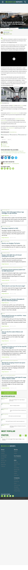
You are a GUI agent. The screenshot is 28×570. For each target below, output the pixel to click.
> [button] (25, 435)
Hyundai (21, 105)
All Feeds (16, 462)
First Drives (16, 468)
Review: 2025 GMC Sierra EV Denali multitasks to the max (12, 255)
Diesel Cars (3, 464)
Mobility (3, 453)
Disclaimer (16, 487)
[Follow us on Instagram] (7, 168)
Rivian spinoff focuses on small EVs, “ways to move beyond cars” (14, 316)
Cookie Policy (17, 489)
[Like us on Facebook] (2, 168)
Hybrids (2, 459)
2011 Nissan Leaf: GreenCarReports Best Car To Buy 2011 (12, 151)
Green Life (9, 139)
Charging (3, 451)
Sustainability (4, 455)
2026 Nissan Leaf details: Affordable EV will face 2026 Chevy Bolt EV (13, 300)
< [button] (20, 435)
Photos (15, 451)
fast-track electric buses (14, 113)
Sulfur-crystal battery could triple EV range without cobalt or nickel (14, 378)
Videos (15, 453)
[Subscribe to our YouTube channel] (10, 168)
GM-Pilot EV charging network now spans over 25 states (13, 363)
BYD (13, 105)
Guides (15, 473)
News (5, 11)
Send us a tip (5, 143)
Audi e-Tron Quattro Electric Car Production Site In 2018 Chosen (13, 153)
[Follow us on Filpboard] (13, 168)
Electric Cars (9, 11)
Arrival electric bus (13, 132)
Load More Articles (9, 393)
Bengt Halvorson (5, 215)
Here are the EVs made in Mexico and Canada (12, 332)
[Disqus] (14, 189)
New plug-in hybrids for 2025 (10, 228)
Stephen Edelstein (8, 30)
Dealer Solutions (17, 458)
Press (15, 483)
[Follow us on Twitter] (5, 168)
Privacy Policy (17, 491)
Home (2, 11)
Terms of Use (17, 485)
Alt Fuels (3, 462)
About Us (16, 480)
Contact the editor (5, 146)
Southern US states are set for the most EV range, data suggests (14, 347)
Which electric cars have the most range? (13, 286)
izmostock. (23, 498)
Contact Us (16, 481)
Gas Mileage (3, 457)
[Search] (25, 2)
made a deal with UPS (10, 128)
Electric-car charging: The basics (11, 243)
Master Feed (17, 464)
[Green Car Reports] (14, 2)
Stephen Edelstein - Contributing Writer (11, 163)
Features (3, 466)
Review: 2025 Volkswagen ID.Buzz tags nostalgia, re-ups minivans (13, 212)
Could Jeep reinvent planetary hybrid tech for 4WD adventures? (13, 270)
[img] (2, 157)
